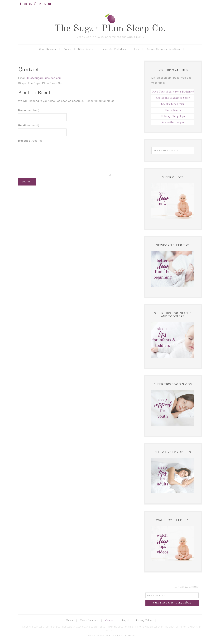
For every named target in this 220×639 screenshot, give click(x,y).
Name (28, 110)
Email (28, 125)
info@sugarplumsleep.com (44, 78)
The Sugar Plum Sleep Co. (110, 28)
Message (31, 140)
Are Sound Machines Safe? (173, 98)
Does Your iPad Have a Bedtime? (173, 92)
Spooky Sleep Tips (173, 104)
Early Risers (173, 110)
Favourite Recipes (172, 122)
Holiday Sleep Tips (173, 116)
